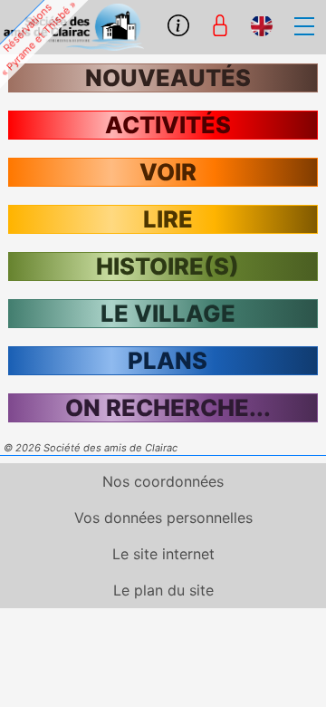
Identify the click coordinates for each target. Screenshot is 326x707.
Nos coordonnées (163, 481)
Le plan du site (163, 590)
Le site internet (163, 554)
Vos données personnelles (163, 517)
